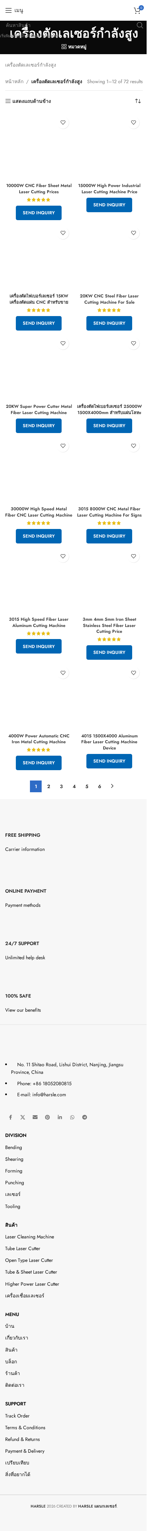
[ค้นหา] (140, 25)
